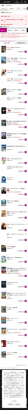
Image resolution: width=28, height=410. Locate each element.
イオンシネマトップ (4, 368)
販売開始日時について (6, 26)
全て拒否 (10, 404)
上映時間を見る (21, 75)
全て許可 (17, 404)
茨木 (9, 368)
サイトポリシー (13, 396)
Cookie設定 (14, 401)
